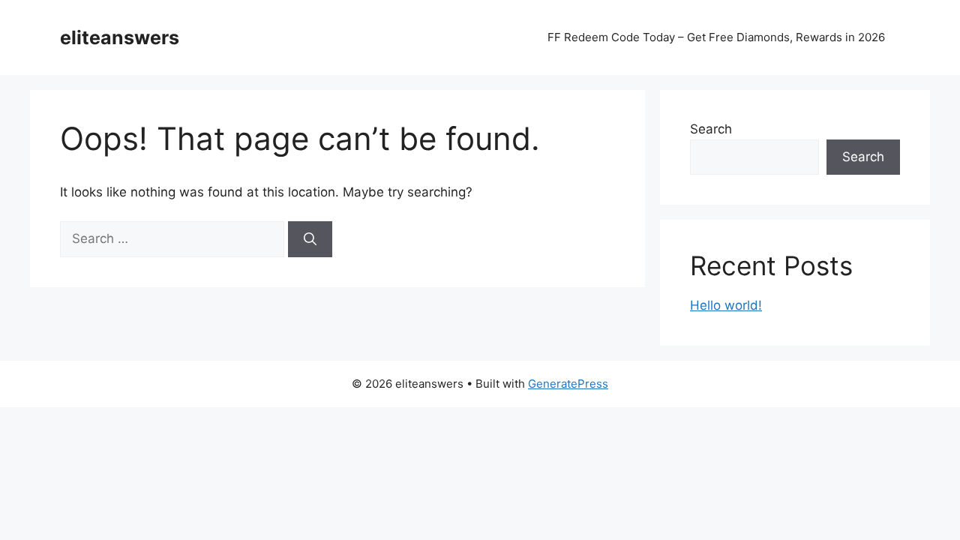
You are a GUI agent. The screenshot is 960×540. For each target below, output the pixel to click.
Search (711, 129)
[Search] (310, 239)
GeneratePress (568, 383)
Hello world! (726, 305)
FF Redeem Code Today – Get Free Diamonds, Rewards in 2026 (716, 37)
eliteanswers (119, 37)
